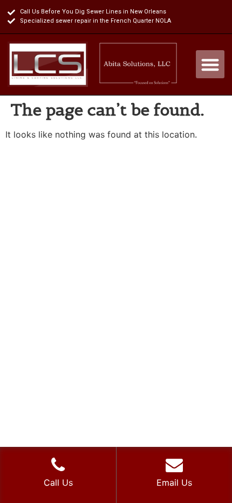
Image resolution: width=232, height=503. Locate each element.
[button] (210, 64)
